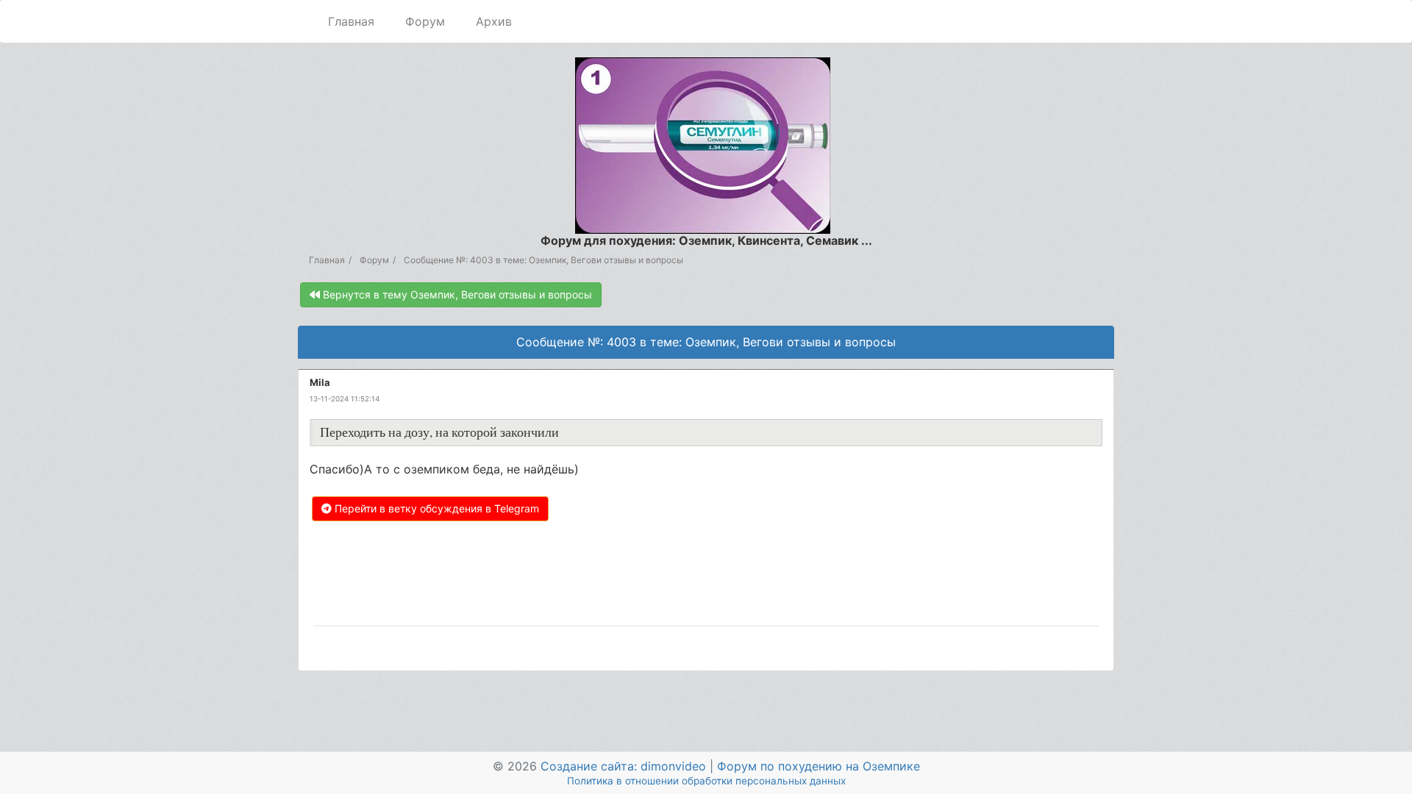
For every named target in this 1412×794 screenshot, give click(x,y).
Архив (494, 21)
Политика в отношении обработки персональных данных (706, 781)
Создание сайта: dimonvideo (623, 766)
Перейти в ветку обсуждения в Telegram (435, 508)
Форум (425, 21)
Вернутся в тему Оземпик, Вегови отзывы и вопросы (456, 294)
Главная (351, 21)
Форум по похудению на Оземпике (818, 766)
